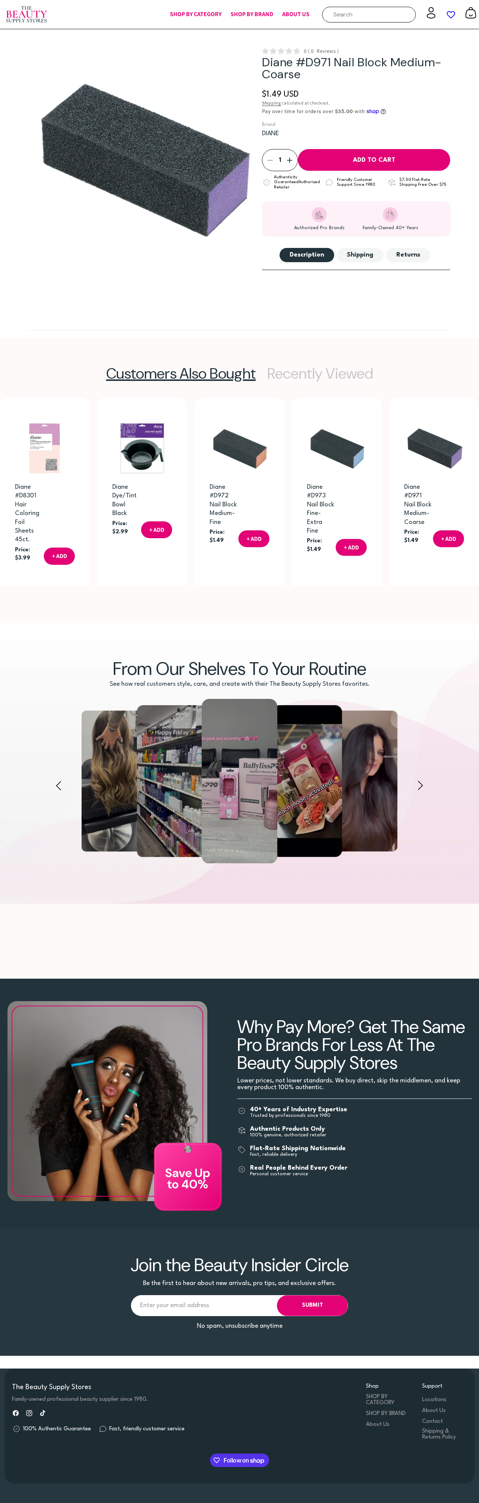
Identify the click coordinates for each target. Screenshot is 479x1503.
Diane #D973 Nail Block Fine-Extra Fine (320, 509)
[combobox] (369, 14)
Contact (432, 1421)
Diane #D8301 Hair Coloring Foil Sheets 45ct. (27, 513)
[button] (195, 14)
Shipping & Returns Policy (439, 1434)
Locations (434, 1400)
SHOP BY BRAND (386, 1413)
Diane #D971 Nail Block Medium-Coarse (417, 504)
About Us (378, 1424)
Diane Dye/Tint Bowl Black (124, 500)
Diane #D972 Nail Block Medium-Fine (223, 504)
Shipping (271, 103)
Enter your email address (174, 1305)
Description (307, 255)
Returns (408, 255)
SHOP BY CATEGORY (380, 1400)
